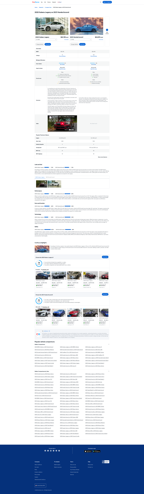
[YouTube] (50, 451)
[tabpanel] (72, 184)
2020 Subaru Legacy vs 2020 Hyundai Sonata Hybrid (97, 357)
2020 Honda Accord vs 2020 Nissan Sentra (94, 409)
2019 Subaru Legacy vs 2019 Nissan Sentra (44, 433)
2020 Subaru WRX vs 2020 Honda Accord (44, 411)
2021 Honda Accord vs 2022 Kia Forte (43, 355)
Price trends (37, 474)
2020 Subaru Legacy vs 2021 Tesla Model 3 (94, 363)
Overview (66, 39)
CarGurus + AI (47, 331)
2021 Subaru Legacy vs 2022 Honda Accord (44, 403)
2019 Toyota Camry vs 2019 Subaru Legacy (69, 428)
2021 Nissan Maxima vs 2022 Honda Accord (95, 395)
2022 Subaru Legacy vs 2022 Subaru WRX (69, 381)
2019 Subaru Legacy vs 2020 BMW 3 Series (44, 430)
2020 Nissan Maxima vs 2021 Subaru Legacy (44, 419)
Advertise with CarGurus (40, 479)
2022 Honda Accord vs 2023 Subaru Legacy (44, 376)
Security (72, 474)
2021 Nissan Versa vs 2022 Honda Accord (94, 392)
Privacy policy (73, 467)
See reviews (62, 64)
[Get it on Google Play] (96, 451)
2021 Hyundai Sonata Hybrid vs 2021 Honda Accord (46, 352)
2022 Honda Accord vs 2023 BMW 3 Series (69, 384)
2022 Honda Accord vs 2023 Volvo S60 (68, 379)
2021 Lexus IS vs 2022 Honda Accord (93, 398)
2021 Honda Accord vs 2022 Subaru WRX (69, 355)
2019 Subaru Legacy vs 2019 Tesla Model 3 (69, 433)
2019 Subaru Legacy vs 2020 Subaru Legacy (95, 428)
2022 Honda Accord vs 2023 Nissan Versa (44, 387)
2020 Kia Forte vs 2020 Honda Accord (93, 419)
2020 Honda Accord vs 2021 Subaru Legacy (69, 411)
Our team (37, 467)
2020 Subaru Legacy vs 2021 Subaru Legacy (69, 363)
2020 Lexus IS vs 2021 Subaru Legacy (43, 414)
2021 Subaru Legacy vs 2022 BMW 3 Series (69, 392)
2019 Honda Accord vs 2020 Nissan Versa (69, 425)
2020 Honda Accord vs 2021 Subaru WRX (69, 417)
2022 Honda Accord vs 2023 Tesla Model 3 (94, 379)
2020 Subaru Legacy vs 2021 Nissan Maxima (69, 360)
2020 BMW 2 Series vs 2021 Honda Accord (44, 346)
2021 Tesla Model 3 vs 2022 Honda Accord (94, 390)
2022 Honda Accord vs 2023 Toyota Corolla (69, 387)
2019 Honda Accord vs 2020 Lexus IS (43, 428)
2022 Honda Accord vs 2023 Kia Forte (93, 381)
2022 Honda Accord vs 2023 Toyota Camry (94, 376)
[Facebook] (45, 451)
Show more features (102, 157)
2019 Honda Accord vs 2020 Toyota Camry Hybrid (96, 433)
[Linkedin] (56, 451)
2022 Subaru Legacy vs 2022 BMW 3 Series (94, 384)
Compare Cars (48, 7)
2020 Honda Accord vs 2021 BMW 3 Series (94, 406)
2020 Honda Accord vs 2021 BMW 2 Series (44, 409)
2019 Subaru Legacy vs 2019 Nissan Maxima (44, 422)
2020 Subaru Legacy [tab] (40, 177)
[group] (41, 184)
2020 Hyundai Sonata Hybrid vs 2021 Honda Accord (71, 349)
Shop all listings (62, 56)
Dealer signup (57, 464)
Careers (36, 477)
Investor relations (38, 472)
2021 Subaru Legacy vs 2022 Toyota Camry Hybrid (71, 398)
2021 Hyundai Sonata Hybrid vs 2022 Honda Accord (46, 392)
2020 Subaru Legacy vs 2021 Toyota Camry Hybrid (46, 360)
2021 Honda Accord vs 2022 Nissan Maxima (44, 349)
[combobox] (40, 485)
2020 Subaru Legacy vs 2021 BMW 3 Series (69, 346)
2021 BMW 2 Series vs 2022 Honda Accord (94, 400)
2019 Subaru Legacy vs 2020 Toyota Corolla (69, 436)
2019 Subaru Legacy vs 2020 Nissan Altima (94, 425)
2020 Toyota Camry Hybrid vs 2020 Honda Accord (46, 406)
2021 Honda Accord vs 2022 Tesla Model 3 (44, 365)
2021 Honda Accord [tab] (50, 177)
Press (36, 469)
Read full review (62, 68)
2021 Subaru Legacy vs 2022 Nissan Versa (69, 400)
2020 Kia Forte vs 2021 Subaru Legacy (93, 414)
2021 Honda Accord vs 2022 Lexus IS (68, 365)
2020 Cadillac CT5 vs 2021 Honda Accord (69, 352)
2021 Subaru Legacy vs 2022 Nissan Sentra (69, 403)
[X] (48, 451)
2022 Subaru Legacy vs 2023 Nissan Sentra (94, 387)
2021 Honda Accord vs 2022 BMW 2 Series (94, 352)
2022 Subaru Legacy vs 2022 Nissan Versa (44, 390)
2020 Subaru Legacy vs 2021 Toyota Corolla (44, 363)
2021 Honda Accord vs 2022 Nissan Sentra (94, 365)
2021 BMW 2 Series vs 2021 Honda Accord (44, 357)
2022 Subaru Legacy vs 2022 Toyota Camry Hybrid (71, 376)
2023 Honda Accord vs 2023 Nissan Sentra (44, 373)
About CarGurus (38, 464)
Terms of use (73, 464)
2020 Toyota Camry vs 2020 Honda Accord (44, 417)
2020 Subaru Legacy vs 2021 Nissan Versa (69, 357)
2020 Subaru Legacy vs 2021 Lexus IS (93, 346)
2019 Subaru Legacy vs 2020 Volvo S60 (68, 430)
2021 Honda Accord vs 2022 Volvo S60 (93, 349)
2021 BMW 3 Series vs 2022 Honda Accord (44, 398)
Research (41, 7)
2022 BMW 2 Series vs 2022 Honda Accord (44, 381)
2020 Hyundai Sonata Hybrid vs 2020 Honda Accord (71, 419)
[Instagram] (53, 451)
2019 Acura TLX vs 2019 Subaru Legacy (68, 422)
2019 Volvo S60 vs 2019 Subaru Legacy (93, 430)
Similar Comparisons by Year (42, 371)
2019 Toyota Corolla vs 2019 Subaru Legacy (44, 436)
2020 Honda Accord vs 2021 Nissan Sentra (69, 409)
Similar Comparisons (40, 344)
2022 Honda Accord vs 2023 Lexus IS (68, 373)
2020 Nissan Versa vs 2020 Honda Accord (69, 414)
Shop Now (47, 44)
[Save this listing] (49, 278)
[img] (42, 285)
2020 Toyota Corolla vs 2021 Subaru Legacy (95, 411)
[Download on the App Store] (88, 451)
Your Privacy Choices (74, 469)
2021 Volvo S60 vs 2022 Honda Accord (93, 403)
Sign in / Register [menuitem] (107, 2)
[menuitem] (41, 2)
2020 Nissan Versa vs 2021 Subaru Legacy (94, 417)
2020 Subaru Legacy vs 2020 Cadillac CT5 (94, 355)
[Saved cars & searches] (100, 2)
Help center (90, 464)
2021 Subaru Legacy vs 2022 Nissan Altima (69, 395)
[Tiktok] (59, 451)
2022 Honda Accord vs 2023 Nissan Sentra (44, 384)
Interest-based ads (74, 472)
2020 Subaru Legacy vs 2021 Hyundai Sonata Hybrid (96, 360)
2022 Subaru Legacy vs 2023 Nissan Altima (94, 373)
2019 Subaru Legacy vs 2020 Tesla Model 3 (44, 425)
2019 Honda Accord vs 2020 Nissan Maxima (95, 422)
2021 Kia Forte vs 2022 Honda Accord (43, 395)
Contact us (90, 467)
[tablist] (72, 177)
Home (36, 7)
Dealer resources (58, 467)
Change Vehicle (39, 44)
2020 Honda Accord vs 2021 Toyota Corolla (69, 406)
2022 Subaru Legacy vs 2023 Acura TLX (43, 379)
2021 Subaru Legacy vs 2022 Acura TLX (43, 400)
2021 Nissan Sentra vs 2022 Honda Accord (69, 390)
